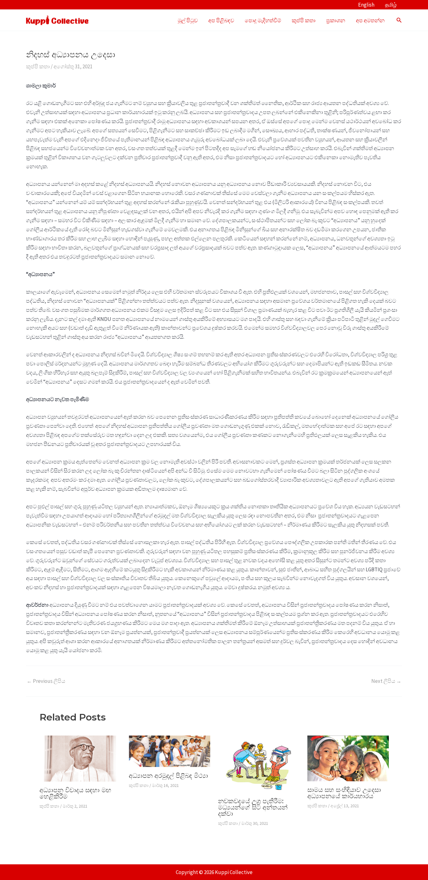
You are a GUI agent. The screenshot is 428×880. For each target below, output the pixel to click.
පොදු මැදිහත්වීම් (263, 20)
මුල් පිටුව (188, 20)
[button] (399, 20)
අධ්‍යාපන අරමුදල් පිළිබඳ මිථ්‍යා (168, 775)
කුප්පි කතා (304, 20)
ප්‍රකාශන (335, 20)
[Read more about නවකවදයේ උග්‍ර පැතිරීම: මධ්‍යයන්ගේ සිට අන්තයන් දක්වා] (259, 763)
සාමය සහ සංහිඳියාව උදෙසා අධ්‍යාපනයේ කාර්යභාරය (344, 793)
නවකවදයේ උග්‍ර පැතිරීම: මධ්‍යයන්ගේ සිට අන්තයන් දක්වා (253, 807)
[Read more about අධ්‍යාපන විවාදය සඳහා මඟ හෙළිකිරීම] (80, 758)
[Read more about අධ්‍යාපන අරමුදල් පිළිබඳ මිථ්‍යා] (169, 750)
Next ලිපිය (386, 681)
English (366, 4)
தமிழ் (391, 4)
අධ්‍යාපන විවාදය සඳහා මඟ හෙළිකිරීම (75, 793)
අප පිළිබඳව (221, 20)
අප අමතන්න (370, 20)
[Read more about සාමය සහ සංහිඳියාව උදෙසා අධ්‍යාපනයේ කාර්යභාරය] (348, 758)
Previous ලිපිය (46, 681)
